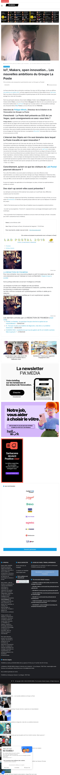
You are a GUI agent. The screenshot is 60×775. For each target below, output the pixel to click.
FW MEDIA (34, 582)
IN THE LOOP (12, 63)
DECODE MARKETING (37, 593)
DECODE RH (35, 590)
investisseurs (11, 199)
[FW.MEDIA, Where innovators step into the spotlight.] (12, 6)
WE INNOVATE (35, 604)
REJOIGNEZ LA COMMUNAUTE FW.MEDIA (45, 573)
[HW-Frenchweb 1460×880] (30, 436)
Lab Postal (53, 92)
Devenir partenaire (30, 549)
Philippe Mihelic (20, 110)
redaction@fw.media (20, 572)
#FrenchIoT (36, 131)
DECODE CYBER (36, 586)
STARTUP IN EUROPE (37, 600)
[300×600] (12, 482)
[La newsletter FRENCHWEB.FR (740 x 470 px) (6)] (30, 400)
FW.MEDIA (9, 565)
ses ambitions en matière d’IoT (11, 92)
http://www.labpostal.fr (35, 230)
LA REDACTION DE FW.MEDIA (15, 272)
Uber (17, 105)
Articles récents (10, 248)
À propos (8, 246)
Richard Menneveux (18, 668)
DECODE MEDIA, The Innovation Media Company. (38, 681)
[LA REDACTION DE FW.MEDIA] (12, 268)
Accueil (6, 63)
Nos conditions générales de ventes (9, 671)
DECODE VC (35, 597)
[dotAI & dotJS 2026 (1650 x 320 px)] (30, 16)
